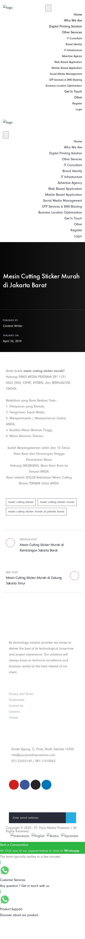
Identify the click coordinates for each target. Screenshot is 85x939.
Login (79, 109)
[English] (38, 836)
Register (77, 103)
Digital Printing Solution (65, 26)
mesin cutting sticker (21, 502)
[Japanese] (69, 836)
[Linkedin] (46, 785)
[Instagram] (36, 785)
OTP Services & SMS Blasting (65, 79)
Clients (13, 717)
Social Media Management (66, 74)
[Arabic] (53, 836)
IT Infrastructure (73, 50)
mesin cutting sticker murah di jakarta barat (36, 511)
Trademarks (16, 700)
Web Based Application (68, 62)
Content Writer (12, 326)
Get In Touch (73, 91)
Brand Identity (74, 44)
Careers (14, 711)
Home (78, 14)
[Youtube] (14, 785)
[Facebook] (25, 785)
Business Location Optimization (64, 85)
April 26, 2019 (12, 341)
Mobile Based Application (67, 68)
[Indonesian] (19, 836)
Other (78, 97)
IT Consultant (74, 38)
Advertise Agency (72, 56)
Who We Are (73, 20)
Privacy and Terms (21, 694)
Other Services (72, 32)
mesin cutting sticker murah (57, 502)
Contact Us (16, 706)
